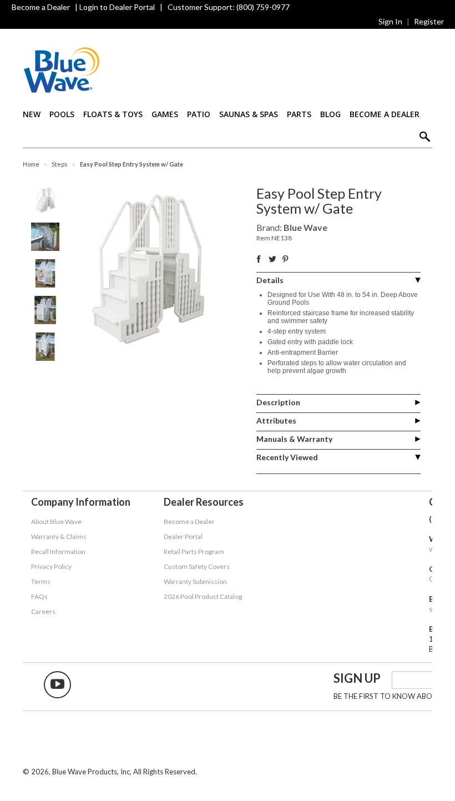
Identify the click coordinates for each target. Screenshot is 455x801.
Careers (43, 611)
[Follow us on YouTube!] (57, 684)
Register (429, 21)
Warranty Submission (195, 581)
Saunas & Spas (248, 114)
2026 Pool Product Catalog (203, 596)
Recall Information (58, 551)
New (32, 114)
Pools (61, 114)
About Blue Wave (56, 521)
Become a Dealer (41, 7)
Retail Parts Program (194, 551)
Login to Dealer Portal (117, 7)
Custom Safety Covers (197, 566)
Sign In (390, 21)
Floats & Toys (113, 114)
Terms (40, 581)
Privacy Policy (51, 566)
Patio (198, 114)
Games (164, 114)
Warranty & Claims (59, 536)
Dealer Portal (183, 536)
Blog (330, 114)
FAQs (39, 596)
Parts (299, 114)
